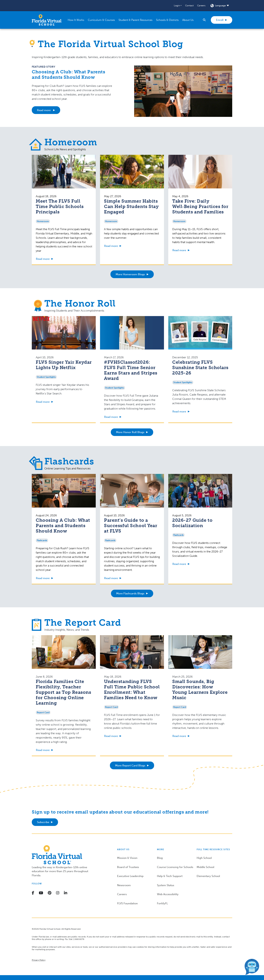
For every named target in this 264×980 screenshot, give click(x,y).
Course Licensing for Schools (175, 867)
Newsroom (124, 885)
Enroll (219, 20)
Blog (160, 858)
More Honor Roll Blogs (130, 432)
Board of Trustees (128, 867)
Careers (201, 5)
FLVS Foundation (127, 903)
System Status (165, 885)
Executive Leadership (130, 876)
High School (204, 858)
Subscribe (43, 822)
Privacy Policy (38, 960)
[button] (178, 5)
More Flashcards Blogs (130, 593)
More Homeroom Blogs (130, 274)
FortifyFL (162, 903)
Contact (189, 5)
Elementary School (208, 876)
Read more (44, 110)
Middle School (205, 867)
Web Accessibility (168, 894)
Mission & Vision (127, 858)
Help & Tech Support (169, 876)
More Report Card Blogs (130, 765)
